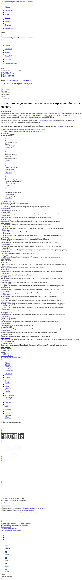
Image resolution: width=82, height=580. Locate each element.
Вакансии (8, 419)
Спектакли (8, 10)
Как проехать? (6, 527)
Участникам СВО (11, 28)
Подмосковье (9, 370)
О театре (8, 25)
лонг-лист (58, 113)
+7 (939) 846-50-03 (7, 354)
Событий (8, 399)
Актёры (7, 390)
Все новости (5, 98)
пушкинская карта (7, 72)
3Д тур (7, 417)
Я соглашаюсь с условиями (24, 508)
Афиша (7, 7)
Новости (8, 415)
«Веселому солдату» (64, 126)
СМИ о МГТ (9, 402)
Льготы (7, 383)
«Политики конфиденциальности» (33, 508)
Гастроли (8, 366)
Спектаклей (9, 397)
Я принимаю (19, 510)
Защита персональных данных (11, 530)
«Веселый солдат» (42, 113)
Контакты (8, 410)
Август (7, 365)
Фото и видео (9, 395)
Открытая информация (8, 528)
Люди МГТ (8, 21)
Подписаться (6, 506)
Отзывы (7, 377)
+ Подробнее (5, 208)
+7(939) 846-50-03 (12, 80)
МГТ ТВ (8, 406)
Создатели (8, 388)
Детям (7, 14)
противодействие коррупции (11, 357)
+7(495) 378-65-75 (24, 80)
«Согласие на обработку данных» (23, 510)
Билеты (7, 18)
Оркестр (7, 368)
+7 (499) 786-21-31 (7, 350)
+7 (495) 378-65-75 (7, 356)
